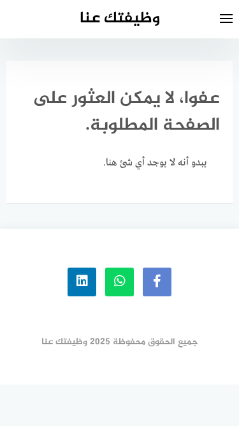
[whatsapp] (119, 282)
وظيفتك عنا (120, 18)
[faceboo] (157, 282)
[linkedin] (82, 282)
